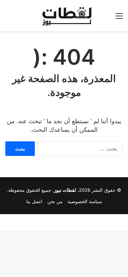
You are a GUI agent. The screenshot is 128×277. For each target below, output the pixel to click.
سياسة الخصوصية (85, 201)
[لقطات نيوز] (64, 15)
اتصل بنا (34, 201)
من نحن (55, 201)
